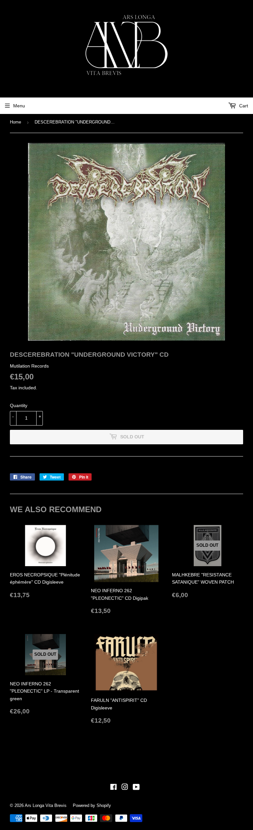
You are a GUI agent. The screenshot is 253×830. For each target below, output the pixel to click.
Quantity (18, 405)
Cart (243, 105)
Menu (19, 105)
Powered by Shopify (92, 805)
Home (15, 122)
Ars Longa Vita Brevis (46, 805)
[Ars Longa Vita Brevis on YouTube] (136, 787)
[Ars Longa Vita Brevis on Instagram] (125, 787)
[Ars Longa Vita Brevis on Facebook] (113, 787)
